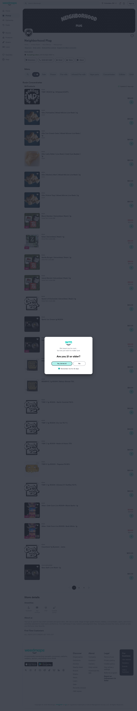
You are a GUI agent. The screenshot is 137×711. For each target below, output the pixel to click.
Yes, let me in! (62, 363)
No (79, 363)
